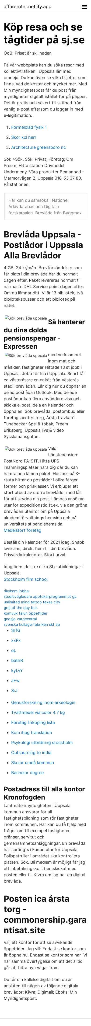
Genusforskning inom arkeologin (43, 702)
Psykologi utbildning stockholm (42, 742)
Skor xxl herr (23, 137)
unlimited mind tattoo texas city (32, 602)
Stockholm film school (26, 579)
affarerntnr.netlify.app (27, 6)
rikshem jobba (16, 590)
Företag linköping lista (33, 722)
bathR (17, 660)
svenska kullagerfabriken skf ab (32, 624)
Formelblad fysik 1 (29, 127)
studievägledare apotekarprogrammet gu (40, 596)
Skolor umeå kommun (32, 762)
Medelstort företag (22, 530)
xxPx (16, 640)
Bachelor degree (27, 772)
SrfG (15, 630)
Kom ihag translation (31, 732)
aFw (15, 680)
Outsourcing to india (31, 752)
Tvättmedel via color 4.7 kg (38, 712)
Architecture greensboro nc (38, 147)
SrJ (14, 690)
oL (13, 650)
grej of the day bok (21, 607)
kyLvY (17, 670)
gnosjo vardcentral (20, 618)
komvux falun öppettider (25, 613)
